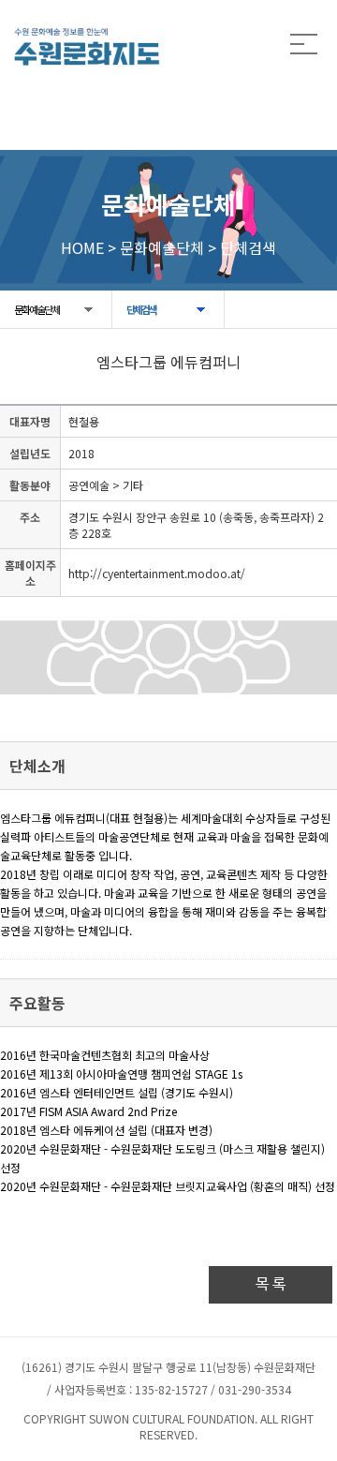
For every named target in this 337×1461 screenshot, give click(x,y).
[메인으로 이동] (86, 46)
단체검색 (141, 309)
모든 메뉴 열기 (303, 44)
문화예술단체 (36, 309)
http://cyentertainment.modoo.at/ (156, 573)
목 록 (271, 1284)
